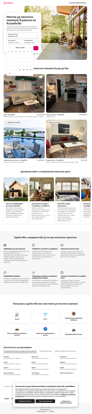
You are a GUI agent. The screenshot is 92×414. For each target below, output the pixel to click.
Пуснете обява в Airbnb (77, 3)
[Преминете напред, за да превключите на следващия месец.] (30, 47)
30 (30, 70)
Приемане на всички (25, 401)
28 (23, 70)
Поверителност (42, 411)
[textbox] (14, 42)
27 (20, 70)
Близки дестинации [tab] (46, 351)
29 (27, 70)
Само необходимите (45, 401)
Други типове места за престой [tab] (65, 351)
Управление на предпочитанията (66, 402)
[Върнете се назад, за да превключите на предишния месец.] (9, 47)
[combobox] (22, 36)
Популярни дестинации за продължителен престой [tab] (20, 351)
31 (9, 73)
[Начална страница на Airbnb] (8, 3)
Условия (51, 411)
